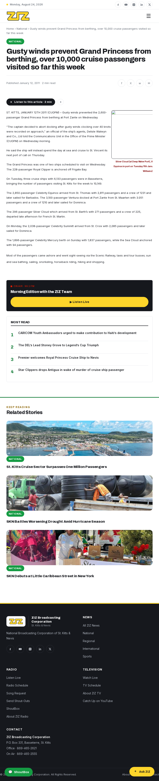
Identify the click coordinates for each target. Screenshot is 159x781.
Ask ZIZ (144, 771)
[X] (149, 4)
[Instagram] (134, 4)
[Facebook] (118, 4)
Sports (87, 656)
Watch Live (90, 677)
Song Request (16, 693)
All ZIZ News (91, 625)
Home (10, 28)
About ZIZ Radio (17, 716)
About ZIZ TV (92, 693)
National (22, 28)
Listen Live (13, 677)
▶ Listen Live (79, 302)
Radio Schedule (17, 685)
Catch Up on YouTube (98, 701)
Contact (154, 774)
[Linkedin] (142, 4)
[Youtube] (126, 4)
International (91, 648)
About (126, 774)
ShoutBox (13, 708)
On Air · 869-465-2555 (21, 753)
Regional (89, 641)
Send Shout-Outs (18, 701)
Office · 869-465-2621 (21, 748)
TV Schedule (92, 685)
